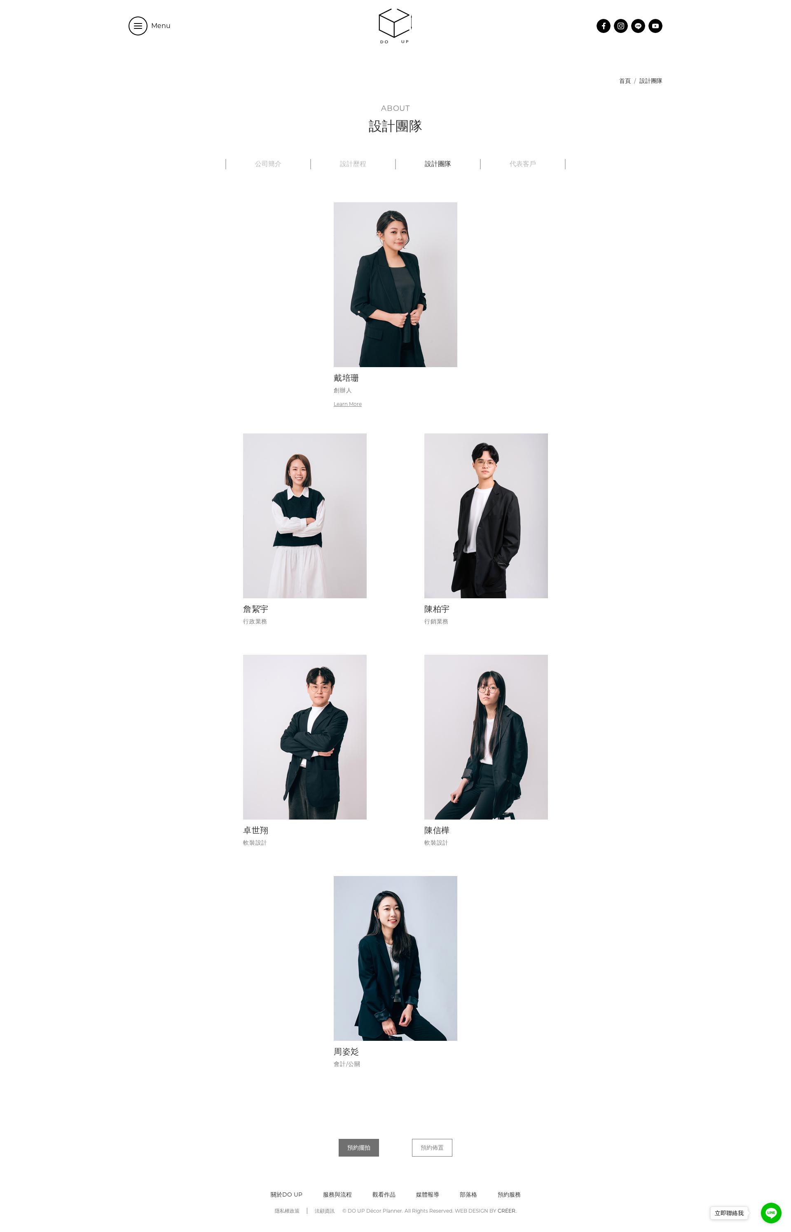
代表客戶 (523, 164)
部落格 (468, 1194)
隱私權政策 (287, 1211)
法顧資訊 (325, 1211)
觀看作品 (384, 1194)
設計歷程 (353, 164)
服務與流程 (337, 1194)
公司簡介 (268, 164)
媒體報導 (427, 1194)
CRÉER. (507, 1211)
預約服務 (509, 1194)
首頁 (625, 80)
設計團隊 (438, 164)
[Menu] (138, 25)
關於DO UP (286, 1194)
